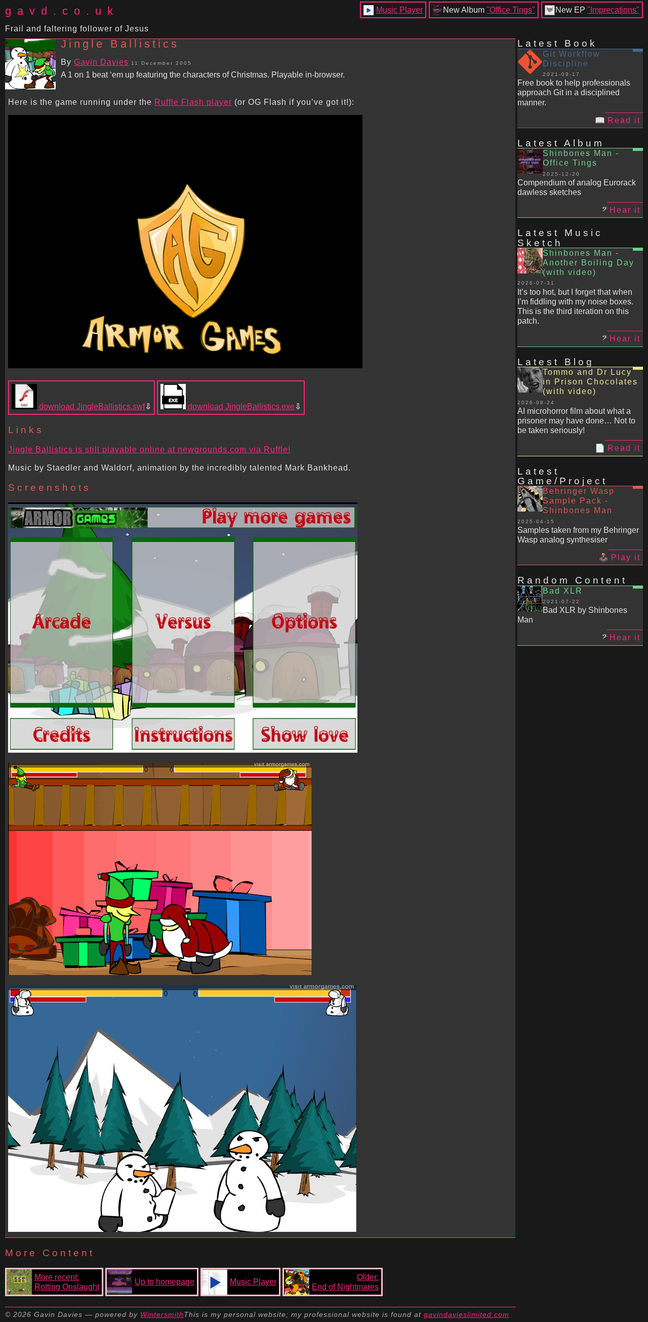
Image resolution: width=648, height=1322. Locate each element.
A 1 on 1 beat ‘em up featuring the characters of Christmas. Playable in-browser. (203, 74)
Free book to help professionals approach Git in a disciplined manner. (573, 92)
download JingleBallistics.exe (240, 406)
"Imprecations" (613, 10)
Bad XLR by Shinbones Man (572, 615)
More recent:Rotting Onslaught (66, 1282)
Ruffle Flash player (193, 102)
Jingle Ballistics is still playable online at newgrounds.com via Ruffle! (149, 449)
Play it (625, 557)
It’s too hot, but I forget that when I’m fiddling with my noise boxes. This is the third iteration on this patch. (575, 307)
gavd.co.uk (62, 11)
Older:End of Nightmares (345, 1282)
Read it (624, 120)
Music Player (399, 10)
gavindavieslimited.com (466, 1314)
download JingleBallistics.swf (91, 406)
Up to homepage (164, 1281)
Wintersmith (162, 1314)
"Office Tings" (511, 10)
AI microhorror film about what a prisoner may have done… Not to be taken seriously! (576, 421)
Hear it (625, 210)
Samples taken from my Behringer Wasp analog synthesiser (578, 535)
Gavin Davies (101, 62)
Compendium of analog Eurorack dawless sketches (576, 187)
